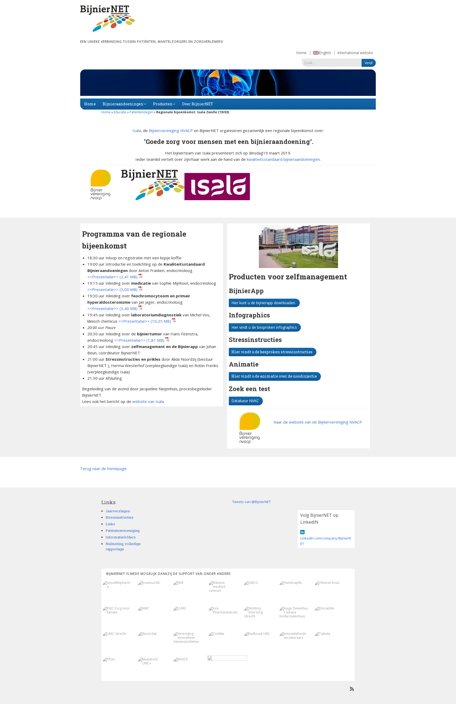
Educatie (120, 112)
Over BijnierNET (197, 103)
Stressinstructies (120, 517)
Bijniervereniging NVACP (171, 130)
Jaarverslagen (118, 511)
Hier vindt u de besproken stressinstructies (271, 351)
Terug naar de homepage (103, 468)
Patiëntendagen (141, 112)
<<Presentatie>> (102, 276)
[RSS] (352, 688)
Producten (162, 103)
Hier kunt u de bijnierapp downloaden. (263, 302)
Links (110, 524)
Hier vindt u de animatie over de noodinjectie (274, 376)
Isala (136, 130)
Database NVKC (245, 400)
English (325, 52)
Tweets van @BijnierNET (251, 501)
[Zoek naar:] (332, 62)
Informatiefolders (121, 537)
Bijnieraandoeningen (123, 103)
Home (301, 52)
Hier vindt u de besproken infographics (264, 327)
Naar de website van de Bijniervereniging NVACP (317, 422)
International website (355, 52)
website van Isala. (149, 401)
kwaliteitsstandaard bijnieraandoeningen (283, 159)
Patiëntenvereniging (123, 530)
